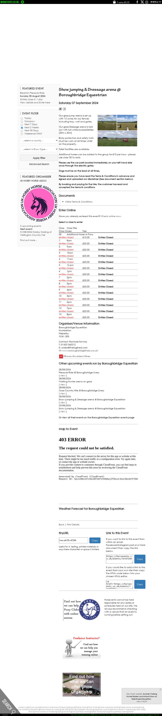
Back (61, 524)
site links (65, 709)
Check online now (111, 216)
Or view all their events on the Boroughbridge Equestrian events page (96, 417)
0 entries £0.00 (122, 2)
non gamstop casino (81, 712)
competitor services (84, 709)
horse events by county (50, 709)
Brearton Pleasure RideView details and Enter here (35, 97)
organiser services (102, 709)
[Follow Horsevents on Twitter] (142, 3)
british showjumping (99, 712)
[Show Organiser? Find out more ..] (82, 695)
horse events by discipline (27, 709)
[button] (117, 130)
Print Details (73, 524)
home (131, 712)
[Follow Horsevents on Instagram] (146, 3)
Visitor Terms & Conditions (78, 201)
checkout (67, 712)
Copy (95, 540)
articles (71, 707)
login (59, 712)
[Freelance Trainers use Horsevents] (82, 658)
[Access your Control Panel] (22, 1)
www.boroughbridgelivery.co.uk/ (80, 350)
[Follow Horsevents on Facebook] (137, 3)
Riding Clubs (81, 707)
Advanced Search (39, 163)
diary (141, 707)
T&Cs (72, 709)
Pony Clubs (93, 707)
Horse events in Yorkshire (123, 709)
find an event (33, 707)
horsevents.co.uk (9, 1)
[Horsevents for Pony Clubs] (82, 620)
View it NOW (141, 701)
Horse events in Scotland (45, 712)
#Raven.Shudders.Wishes (76, 356)
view (62, 375)
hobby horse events (128, 707)
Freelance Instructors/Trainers (53, 707)
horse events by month (109, 707)
